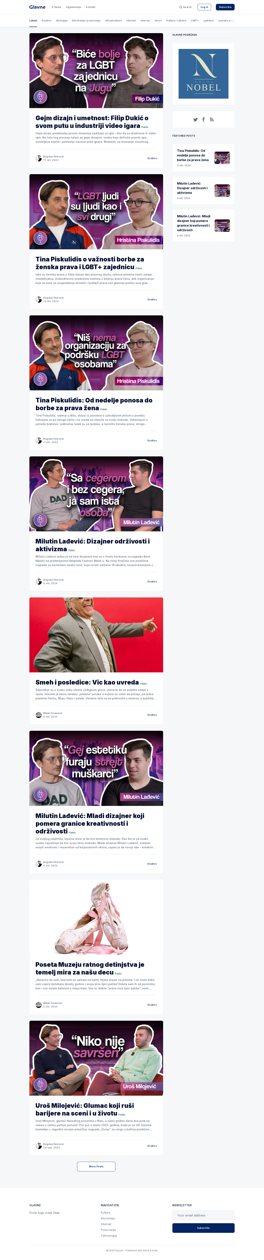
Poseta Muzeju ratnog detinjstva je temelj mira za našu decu (90, 968)
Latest (33, 20)
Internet (131, 20)
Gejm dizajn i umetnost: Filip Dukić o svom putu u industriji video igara (92, 121)
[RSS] (212, 119)
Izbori (158, 20)
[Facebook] (204, 119)
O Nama (56, 7)
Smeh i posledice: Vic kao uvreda (87, 682)
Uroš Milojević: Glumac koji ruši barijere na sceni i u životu (85, 1109)
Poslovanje (108, 1229)
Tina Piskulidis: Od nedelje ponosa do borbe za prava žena (94, 404)
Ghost (146, 1250)
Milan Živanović (52, 713)
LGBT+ (195, 20)
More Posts (96, 1166)
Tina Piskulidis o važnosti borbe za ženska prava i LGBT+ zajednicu (90, 263)
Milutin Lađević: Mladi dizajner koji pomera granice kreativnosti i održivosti (90, 823)
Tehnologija (109, 1235)
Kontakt (90, 7)
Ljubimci (209, 20)
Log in (204, 7)
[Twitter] (195, 119)
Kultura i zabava (176, 20)
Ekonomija (108, 1218)
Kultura (105, 1212)
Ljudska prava (227, 20)
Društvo (47, 20)
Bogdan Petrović (53, 156)
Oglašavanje (73, 7)
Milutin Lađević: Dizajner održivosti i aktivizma (93, 545)
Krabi (155, 1250)
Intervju (145, 20)
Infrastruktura (113, 20)
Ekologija (62, 20)
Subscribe (225, 7)
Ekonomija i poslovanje (86, 20)
